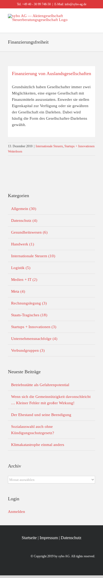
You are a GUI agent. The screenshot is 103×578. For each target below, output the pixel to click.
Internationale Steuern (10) (33, 256)
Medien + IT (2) (24, 279)
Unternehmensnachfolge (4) (34, 339)
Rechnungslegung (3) (29, 303)
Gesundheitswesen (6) (29, 232)
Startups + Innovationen (79, 146)
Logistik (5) (20, 268)
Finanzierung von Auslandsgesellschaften (51, 73)
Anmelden (16, 511)
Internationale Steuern (49, 146)
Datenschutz (71, 537)
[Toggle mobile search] (83, 24)
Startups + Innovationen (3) (33, 327)
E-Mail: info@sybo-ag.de (70, 4)
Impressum (49, 537)
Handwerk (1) (22, 244)
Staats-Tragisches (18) (29, 315)
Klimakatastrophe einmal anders (37, 445)
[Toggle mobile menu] (93, 24)
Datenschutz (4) (24, 220)
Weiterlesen (15, 151)
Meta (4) (18, 291)
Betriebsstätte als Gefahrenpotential (40, 385)
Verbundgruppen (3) (28, 350)
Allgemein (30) (23, 209)
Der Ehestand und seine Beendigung (41, 415)
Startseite (29, 537)
